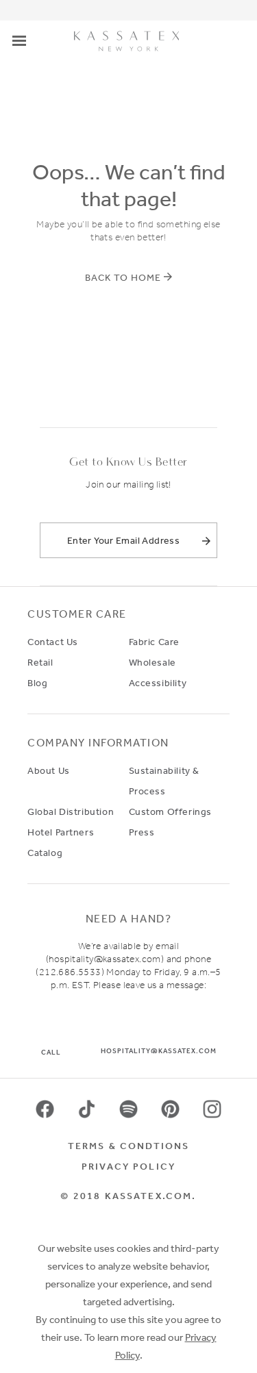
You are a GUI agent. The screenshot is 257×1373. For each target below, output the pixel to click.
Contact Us (52, 641)
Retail (40, 662)
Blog (37, 683)
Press (142, 832)
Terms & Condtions (129, 1145)
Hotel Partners (60, 832)
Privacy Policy (128, 1166)
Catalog (44, 852)
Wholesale (152, 662)
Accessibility (158, 683)
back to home (123, 277)
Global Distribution (70, 811)
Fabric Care (154, 641)
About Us (48, 770)
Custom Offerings (170, 811)
